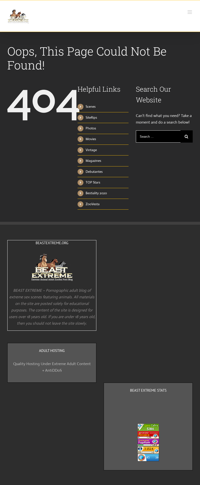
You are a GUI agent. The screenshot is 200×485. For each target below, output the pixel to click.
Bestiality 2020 (96, 193)
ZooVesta (93, 204)
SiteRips (91, 117)
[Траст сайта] (148, 434)
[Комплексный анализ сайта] (148, 457)
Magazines (93, 160)
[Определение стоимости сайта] (148, 426)
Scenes (91, 106)
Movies (91, 139)
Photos (91, 128)
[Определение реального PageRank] (148, 442)
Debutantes (94, 171)
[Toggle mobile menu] (190, 12)
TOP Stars (93, 182)
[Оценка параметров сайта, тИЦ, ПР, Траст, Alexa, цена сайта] (148, 449)
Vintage (91, 150)
